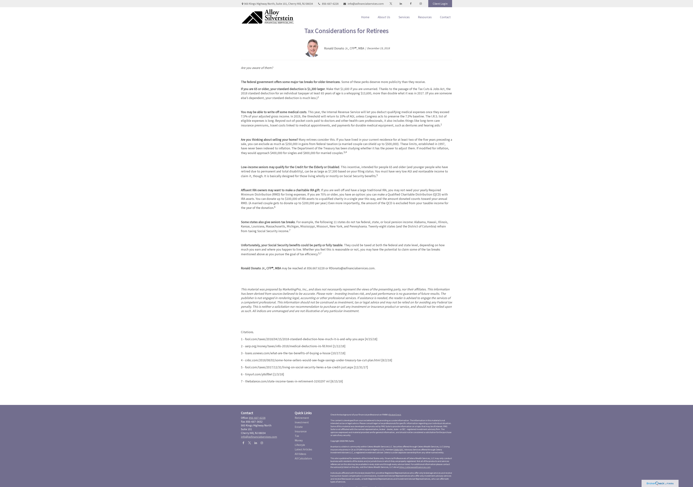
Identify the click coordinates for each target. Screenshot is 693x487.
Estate (299, 427)
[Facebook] (411, 3)
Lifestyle (300, 445)
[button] (365, 17)
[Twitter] (391, 3)
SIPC (402, 449)
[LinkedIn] (401, 3)
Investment (302, 422)
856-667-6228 (330, 3)
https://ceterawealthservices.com (415, 467)
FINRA (396, 449)
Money (299, 440)
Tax (297, 436)
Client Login (440, 3)
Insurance (301, 431)
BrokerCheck (395, 414)
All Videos (300, 454)
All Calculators (303, 458)
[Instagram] (261, 442)
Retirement (302, 418)
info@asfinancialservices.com (366, 3)
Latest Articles (303, 449)
